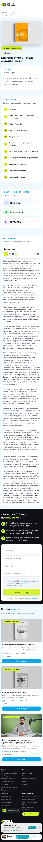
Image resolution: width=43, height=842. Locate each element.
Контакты (25, 784)
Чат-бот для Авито (7, 776)
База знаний (5, 784)
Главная (4, 12)
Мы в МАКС (5, 805)
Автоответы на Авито (8, 779)
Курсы (12, 12)
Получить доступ (21, 592)
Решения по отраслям (29, 779)
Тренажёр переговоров (9, 787)
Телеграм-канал (6, 802)
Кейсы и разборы (27, 773)
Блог (23, 776)
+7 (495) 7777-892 (7, 797)
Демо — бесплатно (30, 814)
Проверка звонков (7, 790)
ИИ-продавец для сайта (9, 773)
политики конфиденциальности (17, 584)
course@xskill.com (31, 598)
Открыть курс (21, 661)
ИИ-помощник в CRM (8, 781)
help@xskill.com (6, 800)
